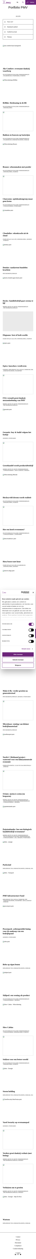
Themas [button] (9, 37)
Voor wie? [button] (10, 22)
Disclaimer (18, 1243)
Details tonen (26, 649)
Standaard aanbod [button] (12, 27)
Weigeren (18, 665)
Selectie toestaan (18, 660)
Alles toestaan (18, 654)
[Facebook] (18, 1254)
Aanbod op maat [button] (12, 32)
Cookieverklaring (18, 1248)
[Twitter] (20, 1254)
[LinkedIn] (15, 1254)
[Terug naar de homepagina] (7, 2)
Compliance (18, 1245)
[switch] (31, 629)
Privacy (18, 1240)
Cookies (18, 1253)
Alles (18, 16)
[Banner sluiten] (33, 592)
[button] (23, 2)
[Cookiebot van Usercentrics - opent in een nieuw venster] (21, 592)
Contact (18, 1237)
